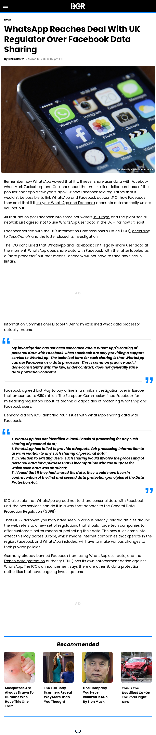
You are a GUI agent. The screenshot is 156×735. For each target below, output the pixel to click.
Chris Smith (16, 59)
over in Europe (131, 391)
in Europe (101, 217)
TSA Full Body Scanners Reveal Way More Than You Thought (58, 695)
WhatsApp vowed (48, 182)
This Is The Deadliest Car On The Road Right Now (136, 695)
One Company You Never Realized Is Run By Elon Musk (95, 695)
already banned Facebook (45, 556)
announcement (55, 567)
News (7, 19)
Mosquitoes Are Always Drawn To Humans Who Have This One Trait (19, 697)
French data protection (24, 561)
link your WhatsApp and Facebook (65, 203)
